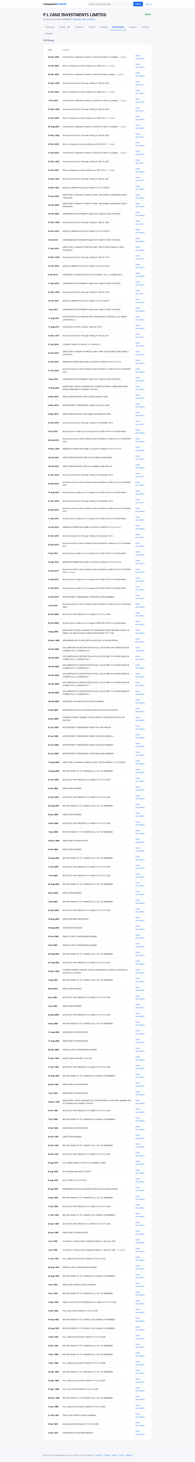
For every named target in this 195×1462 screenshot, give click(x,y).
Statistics (99, 1455)
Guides (107, 1455)
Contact (129, 1455)
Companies (54, 4)
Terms (121, 1455)
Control (91, 27)
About (114, 1455)
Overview (49, 27)
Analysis (132, 27)
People (64, 27)
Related (48, 33)
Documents (118, 27)
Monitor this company (84, 19)
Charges (104, 27)
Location (145, 27)
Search (138, 4)
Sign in (149, 4)
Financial (79, 27)
